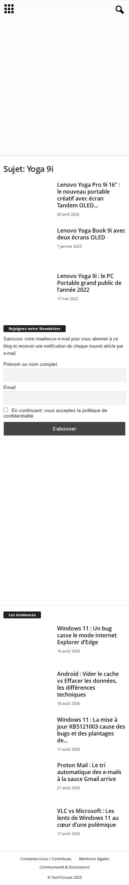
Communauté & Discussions (64, 866)
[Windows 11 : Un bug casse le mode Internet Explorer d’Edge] (27, 643)
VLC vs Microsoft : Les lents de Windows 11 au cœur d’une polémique (88, 818)
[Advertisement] (64, 87)
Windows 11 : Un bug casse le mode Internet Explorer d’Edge (87, 635)
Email (9, 387)
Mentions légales (94, 858)
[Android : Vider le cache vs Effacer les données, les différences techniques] (27, 688)
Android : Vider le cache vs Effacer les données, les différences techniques (88, 684)
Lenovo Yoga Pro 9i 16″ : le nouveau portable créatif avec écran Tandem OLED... (88, 195)
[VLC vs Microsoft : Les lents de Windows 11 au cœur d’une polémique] (27, 825)
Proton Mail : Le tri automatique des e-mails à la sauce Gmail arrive (89, 772)
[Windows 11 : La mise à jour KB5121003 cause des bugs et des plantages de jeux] (27, 734)
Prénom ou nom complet (30, 364)
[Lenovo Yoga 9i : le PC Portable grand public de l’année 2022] (27, 290)
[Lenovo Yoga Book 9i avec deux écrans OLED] (27, 245)
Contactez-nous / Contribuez (45, 858)
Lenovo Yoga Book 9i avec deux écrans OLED (91, 234)
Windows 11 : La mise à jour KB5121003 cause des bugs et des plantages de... (91, 730)
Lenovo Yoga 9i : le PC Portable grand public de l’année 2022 (89, 283)
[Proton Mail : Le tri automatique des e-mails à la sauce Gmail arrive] (27, 780)
